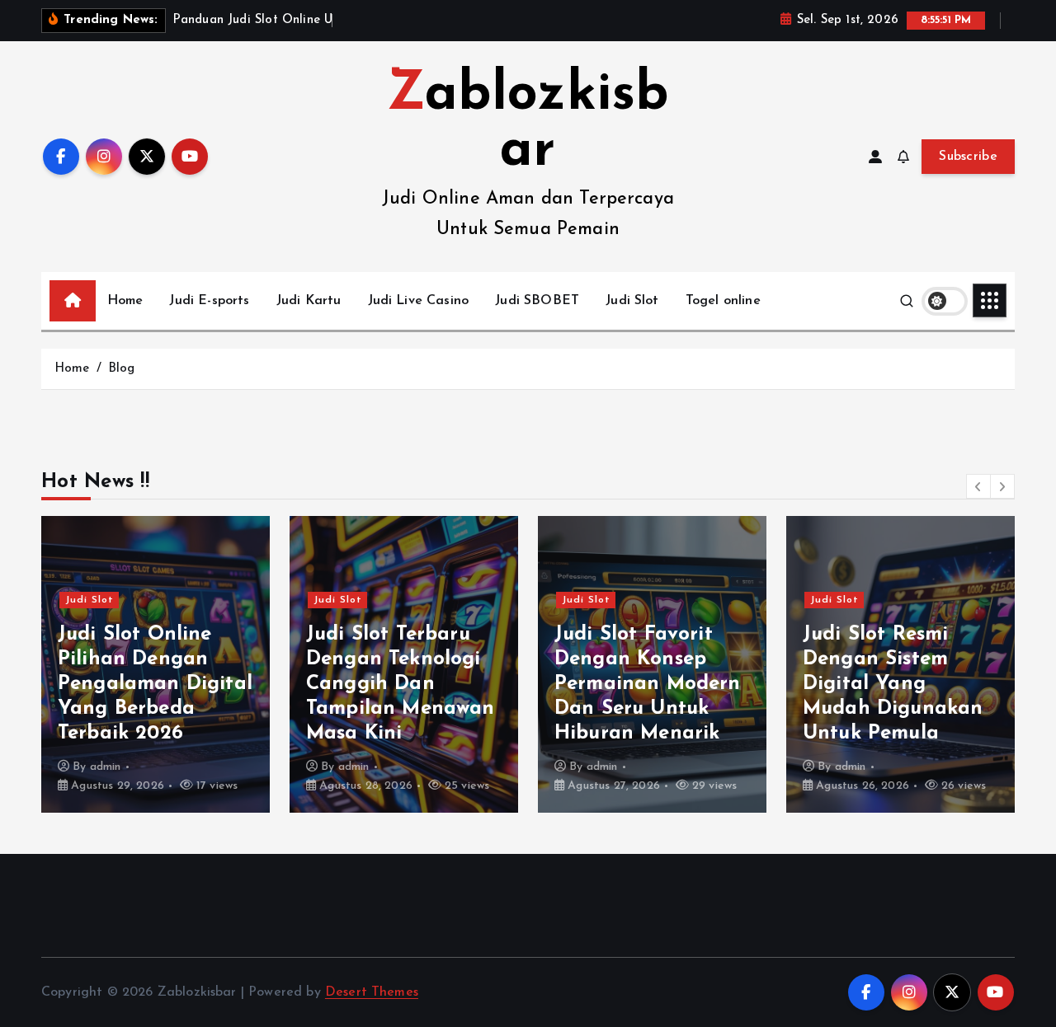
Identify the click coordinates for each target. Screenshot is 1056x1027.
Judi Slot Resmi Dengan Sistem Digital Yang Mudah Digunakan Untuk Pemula (893, 684)
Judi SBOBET (537, 300)
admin (105, 767)
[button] (978, 486)
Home (125, 300)
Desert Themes (371, 992)
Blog (121, 369)
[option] (155, 664)
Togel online (723, 300)
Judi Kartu (309, 300)
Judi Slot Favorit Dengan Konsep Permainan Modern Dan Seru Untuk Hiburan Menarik (647, 684)
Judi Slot (632, 300)
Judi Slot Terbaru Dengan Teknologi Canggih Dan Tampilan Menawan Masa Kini (400, 684)
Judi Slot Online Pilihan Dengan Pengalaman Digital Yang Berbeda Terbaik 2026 (155, 684)
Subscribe (968, 156)
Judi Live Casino (418, 300)
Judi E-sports (209, 300)
